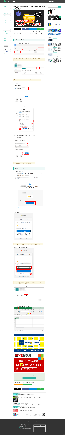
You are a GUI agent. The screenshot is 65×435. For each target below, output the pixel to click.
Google (5, 40)
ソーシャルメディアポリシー (39, 427)
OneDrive (5, 24)
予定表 (5, 20)
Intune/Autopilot (6, 8)
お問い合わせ (51, 1)
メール (5, 22)
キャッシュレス (6, 29)
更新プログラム (6, 13)
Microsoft (5, 6)
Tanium (5, 11)
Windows (5, 15)
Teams (5, 27)
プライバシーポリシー (39, 425)
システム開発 (6, 33)
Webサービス (6, 36)
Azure (5, 17)
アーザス (5, 38)
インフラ (5, 31)
